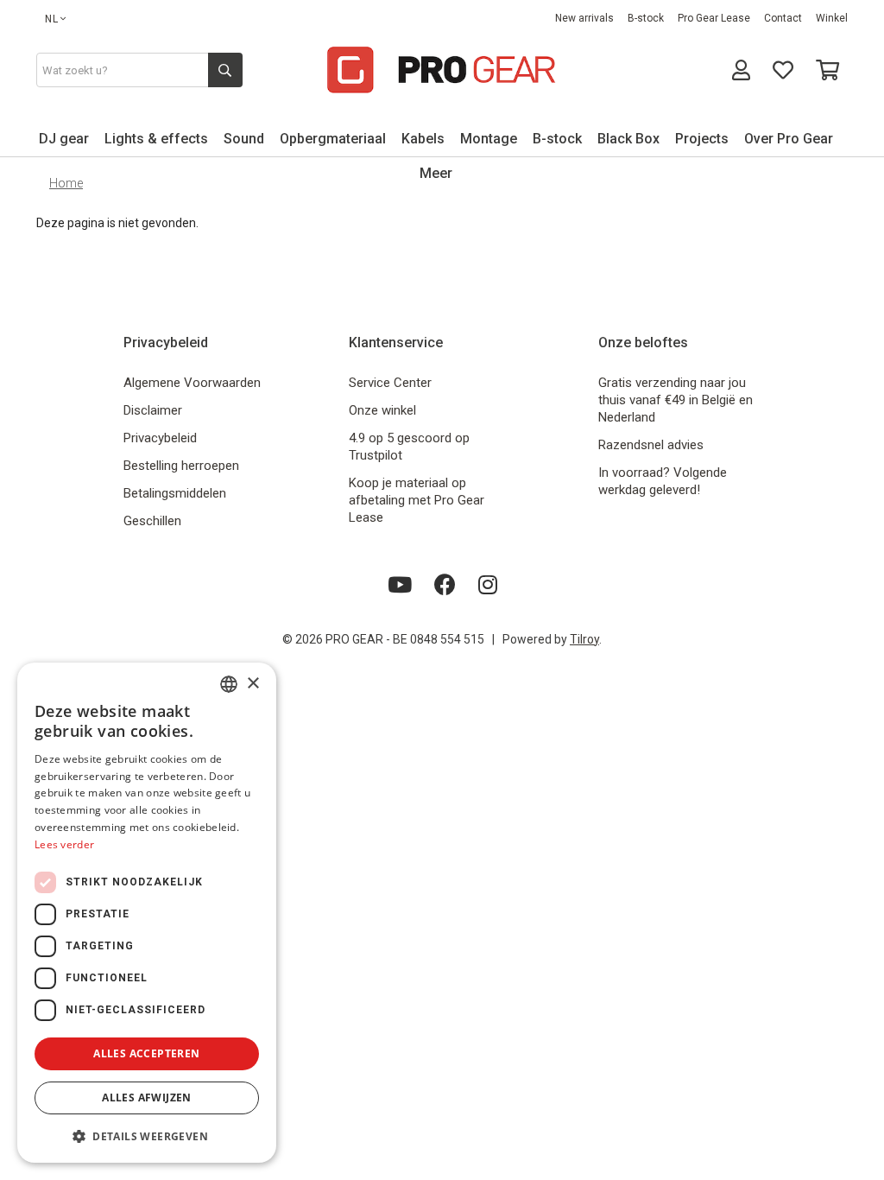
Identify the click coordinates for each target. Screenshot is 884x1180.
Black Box (628, 138)
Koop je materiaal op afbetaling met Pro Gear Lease (416, 500)
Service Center (390, 382)
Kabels (423, 138)
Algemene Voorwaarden (192, 382)
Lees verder (64, 844)
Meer (436, 173)
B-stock (646, 18)
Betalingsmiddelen (174, 493)
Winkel (832, 18)
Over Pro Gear (788, 138)
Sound (244, 138)
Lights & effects (156, 138)
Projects (702, 138)
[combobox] (228, 684)
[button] (147, 1135)
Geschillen (152, 521)
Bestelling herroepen (181, 465)
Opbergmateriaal (333, 138)
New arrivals (584, 18)
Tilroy (584, 639)
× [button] (252, 683)
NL (52, 19)
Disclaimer (152, 410)
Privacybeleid (160, 438)
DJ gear (64, 138)
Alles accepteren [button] (146, 1053)
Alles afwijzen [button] (147, 1097)
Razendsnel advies (651, 445)
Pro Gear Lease (714, 18)
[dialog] (146, 913)
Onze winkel (382, 410)
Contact (783, 18)
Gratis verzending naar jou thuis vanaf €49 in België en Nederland (675, 400)
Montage (488, 138)
